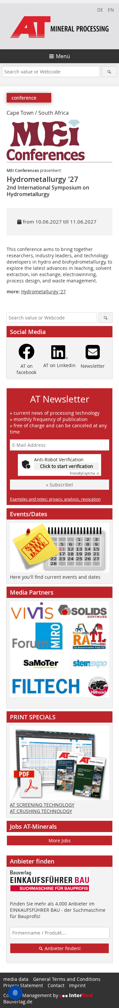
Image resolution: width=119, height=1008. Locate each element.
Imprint (77, 985)
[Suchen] (109, 71)
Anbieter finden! (62, 948)
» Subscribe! (59, 485)
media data (15, 979)
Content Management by (31, 995)
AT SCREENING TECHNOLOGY (42, 805)
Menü (63, 56)
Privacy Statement (23, 985)
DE (100, 10)
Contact (56, 985)
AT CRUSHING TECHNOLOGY (41, 811)
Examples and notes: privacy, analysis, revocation (55, 499)
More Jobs (60, 840)
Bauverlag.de (17, 1001)
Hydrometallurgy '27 (43, 291)
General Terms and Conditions (66, 979)
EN (111, 10)
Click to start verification (66, 466)
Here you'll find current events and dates (55, 577)
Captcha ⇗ (84, 473)
